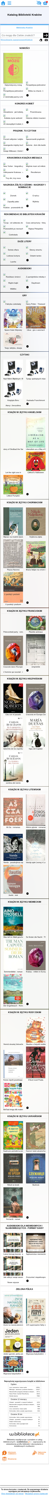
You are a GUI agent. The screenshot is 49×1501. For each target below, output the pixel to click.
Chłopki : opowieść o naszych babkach (21, 1402)
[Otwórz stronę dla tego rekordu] (13, 68)
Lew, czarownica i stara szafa (18, 1387)
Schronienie (12, 1426)
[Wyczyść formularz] (41, 40)
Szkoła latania (13, 1396)
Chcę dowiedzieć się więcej (12, 1494)
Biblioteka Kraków (24, 28)
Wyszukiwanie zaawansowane (13, 40)
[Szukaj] (45, 35)
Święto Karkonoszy (15, 1421)
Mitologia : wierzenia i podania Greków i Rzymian (24, 1389)
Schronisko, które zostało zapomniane (20, 1411)
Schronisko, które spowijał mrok (18, 1423)
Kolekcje (29, 40)
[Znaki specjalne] (46, 40)
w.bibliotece (23, 1442)
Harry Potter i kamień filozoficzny (19, 1393)
